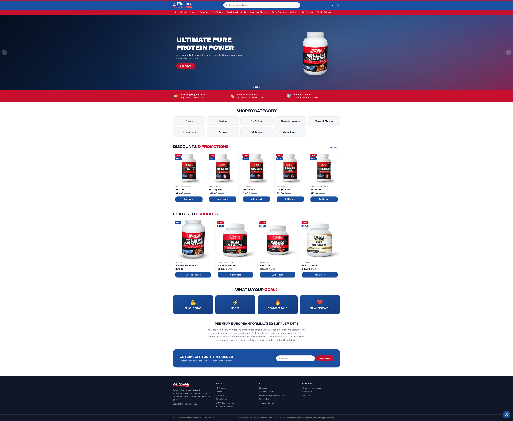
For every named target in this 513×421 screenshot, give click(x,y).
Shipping (263, 388)
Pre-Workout (217, 12)
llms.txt (211, 418)
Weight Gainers (324, 12)
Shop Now (185, 66)
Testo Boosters (279, 12)
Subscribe (324, 358)
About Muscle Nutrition (312, 388)
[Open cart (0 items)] (338, 5)
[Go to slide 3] (259, 87)
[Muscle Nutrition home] (183, 5)
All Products (180, 12)
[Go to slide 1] (253, 87)
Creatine (204, 12)
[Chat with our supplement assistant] (506, 414)
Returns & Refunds (267, 392)
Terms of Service (266, 403)
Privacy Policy (265, 399)
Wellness (294, 12)
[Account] (332, 5)
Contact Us (307, 392)
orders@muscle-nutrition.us (185, 404)
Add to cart (189, 199)
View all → (335, 147)
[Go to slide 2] (256, 87)
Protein (193, 12)
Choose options (193, 275)
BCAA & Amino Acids (236, 12)
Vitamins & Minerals (259, 12)
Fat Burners (307, 12)
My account (307, 395)
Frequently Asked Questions (271, 395)
